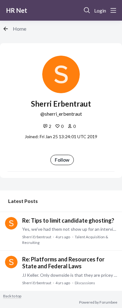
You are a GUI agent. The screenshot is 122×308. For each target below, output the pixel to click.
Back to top (12, 296)
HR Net (16, 10)
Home (19, 29)
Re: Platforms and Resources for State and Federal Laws (63, 263)
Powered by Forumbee (98, 302)
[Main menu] (113, 10)
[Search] (87, 10)
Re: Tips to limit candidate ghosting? (68, 220)
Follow (62, 160)
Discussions (85, 282)
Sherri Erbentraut (36, 237)
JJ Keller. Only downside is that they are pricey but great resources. (69, 275)
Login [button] (100, 10)
